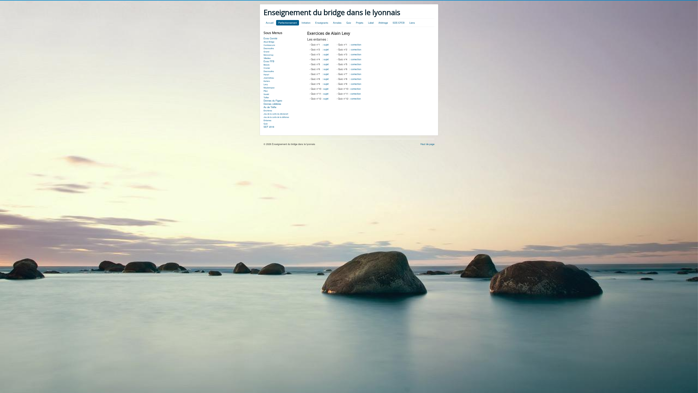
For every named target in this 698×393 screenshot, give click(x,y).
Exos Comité (270, 38)
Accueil (270, 22)
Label (371, 22)
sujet (326, 44)
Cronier (267, 67)
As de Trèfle (270, 107)
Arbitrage (383, 22)
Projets (359, 22)
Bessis (267, 64)
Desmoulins (269, 48)
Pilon (266, 90)
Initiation (306, 22)
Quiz (348, 22)
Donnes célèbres (272, 104)
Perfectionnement (287, 22)
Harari (266, 74)
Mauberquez (269, 87)
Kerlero (267, 81)
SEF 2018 (269, 126)
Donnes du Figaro (273, 100)
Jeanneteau (269, 77)
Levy (266, 84)
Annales (337, 22)
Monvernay (269, 54)
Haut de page (427, 144)
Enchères (268, 110)
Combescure (269, 44)
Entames (267, 120)
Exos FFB (269, 61)
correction (356, 44)
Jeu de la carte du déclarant (276, 113)
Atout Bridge (269, 41)
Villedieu (267, 58)
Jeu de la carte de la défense (276, 117)
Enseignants (321, 22)
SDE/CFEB (399, 22)
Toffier (266, 97)
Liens (412, 22)
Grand (266, 51)
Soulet (266, 94)
